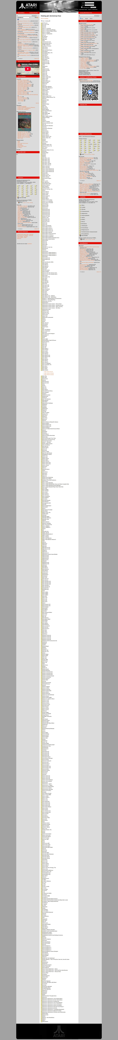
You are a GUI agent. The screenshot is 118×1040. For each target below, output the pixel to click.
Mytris (43, 1020)
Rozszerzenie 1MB (84, 258)
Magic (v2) (44, 73)
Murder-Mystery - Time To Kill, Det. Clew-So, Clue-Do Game (55, 959)
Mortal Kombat (45, 837)
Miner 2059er (45, 594)
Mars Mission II (45, 182)
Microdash (44, 498)
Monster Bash (45, 759)
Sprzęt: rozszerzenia (84, 188)
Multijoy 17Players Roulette (48, 929)
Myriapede (44, 991)
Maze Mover (45, 360)
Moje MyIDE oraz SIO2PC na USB (87, 260)
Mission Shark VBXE (47, 697)
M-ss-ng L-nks (45, 24)
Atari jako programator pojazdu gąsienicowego (89, 246)
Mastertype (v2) (45, 220)
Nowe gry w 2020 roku (22, 87)
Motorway (44, 850)
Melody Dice (45, 413)
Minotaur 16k (45, 650)
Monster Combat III (46, 760)
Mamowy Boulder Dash (47, 122)
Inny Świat (20, 224)
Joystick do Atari (83, 255)
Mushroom (44, 963)
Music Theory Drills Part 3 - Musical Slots (51, 971)
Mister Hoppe (45, 706)
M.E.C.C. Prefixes (46, 32)
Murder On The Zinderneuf (48, 958)
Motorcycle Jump (46, 844)
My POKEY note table (84, 47)
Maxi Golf (44, 332)
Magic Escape (45, 82)
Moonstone (45, 820)
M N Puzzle (44, 23)
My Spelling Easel (46, 987)
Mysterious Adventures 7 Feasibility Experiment (53, 1009)
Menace (44, 430)
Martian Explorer (46, 185)
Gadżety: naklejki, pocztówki (86, 189)
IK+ (80, 53)
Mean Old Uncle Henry (47, 390)
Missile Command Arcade (48, 675)
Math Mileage (45, 280)
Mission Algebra (46, 686)
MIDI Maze (44, 39)
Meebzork (44, 397)
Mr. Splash (44, 904)
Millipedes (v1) (45, 562)
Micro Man (44, 488)
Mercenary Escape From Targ (49, 438)
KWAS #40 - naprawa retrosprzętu (25, 48)
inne (28, 196)
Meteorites (44, 466)
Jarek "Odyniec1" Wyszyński (86, 176)
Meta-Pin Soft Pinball (47, 453)
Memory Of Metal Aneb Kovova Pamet (51, 428)
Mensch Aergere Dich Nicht (48, 435)
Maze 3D (44, 347)
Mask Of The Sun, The (47, 189)
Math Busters (45, 266)
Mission (44, 685)
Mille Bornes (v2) (46, 548)
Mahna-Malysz (45, 109)
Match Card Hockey (46, 225)
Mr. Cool (44, 882)
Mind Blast (44, 566)
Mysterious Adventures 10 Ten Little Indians (52, 999)
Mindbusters (45, 571)
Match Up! (44, 243)
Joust (19, 210)
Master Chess (45, 193)
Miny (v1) (44, 656)
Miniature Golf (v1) (46, 635)
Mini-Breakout (45, 624)
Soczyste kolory (83, 265)
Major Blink (45, 112)
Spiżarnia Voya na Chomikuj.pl (23, 137)
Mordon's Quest (46, 827)
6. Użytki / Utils (83, 63)
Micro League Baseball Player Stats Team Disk (52, 486)
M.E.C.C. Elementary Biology (48, 29)
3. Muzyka (83, 209)
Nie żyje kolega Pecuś (22, 34)
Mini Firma (44, 613)
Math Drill (44, 268)
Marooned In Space (46, 178)
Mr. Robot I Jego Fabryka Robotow (50, 901)
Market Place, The (46, 175)
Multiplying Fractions (47, 933)
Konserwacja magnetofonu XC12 (24, 86)
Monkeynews (45, 748)
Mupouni (44, 956)
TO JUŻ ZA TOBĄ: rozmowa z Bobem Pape (89, 170)
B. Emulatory (84, 223)
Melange (44, 411)
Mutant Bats (45, 976)
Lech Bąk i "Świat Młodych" (85, 160)
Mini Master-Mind (46, 619)
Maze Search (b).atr (48, 371)
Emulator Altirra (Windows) (23, 109)
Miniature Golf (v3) (46, 638)
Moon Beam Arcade (46, 793)
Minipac (44, 647)
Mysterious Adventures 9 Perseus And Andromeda (53, 1012)
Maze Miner (45, 357)
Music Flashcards (46, 966)
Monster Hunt (45, 762)
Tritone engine (20, 99)
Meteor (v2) (45, 457)
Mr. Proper (44, 894)
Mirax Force (45, 660)
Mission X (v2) (45, 701)
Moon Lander (45, 796)
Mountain (44, 851)
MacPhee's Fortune (46, 46)
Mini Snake (44, 621)
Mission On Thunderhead (48, 694)
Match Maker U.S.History (47, 235)
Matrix (43, 321)
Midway (44, 520)
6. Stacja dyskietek (85, 215)
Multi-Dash (44, 928)
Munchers (44, 940)
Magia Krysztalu (46, 70)
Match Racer (45, 240)
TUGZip (31, 202)
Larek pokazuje (21, 90)
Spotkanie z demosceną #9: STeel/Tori (26, 25)
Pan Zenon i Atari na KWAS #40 (24, 39)
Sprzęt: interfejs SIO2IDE (85, 193)
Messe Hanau (45, 447)
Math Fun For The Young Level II (49, 274)
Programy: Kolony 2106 (85, 187)
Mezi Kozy (44, 474)
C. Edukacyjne (84, 225)
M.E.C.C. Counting (46, 28)
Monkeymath (45, 747)
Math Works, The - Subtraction (49, 297)
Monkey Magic (45, 743)
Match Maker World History (48, 239)
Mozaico (44, 877)
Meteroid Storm (45, 469)
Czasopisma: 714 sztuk (22, 131)
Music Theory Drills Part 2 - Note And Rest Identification (55, 970)
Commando (20, 211)
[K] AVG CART (83, 30)
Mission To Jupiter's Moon (48, 698)
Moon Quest (45, 809)
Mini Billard (45, 609)
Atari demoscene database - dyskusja (25, 235)
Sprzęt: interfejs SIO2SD (85, 194)
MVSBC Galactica (46, 44)
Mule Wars (44, 920)
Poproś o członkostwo (92, 9)
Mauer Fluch (45, 326)
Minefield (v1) (45, 588)
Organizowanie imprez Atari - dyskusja (25, 234)
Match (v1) (44, 222)
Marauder (44, 151)
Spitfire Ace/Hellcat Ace (22, 217)
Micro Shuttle (45, 490)
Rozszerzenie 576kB (84, 264)
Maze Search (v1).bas (49, 373)
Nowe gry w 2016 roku (22, 92)
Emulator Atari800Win (21, 106)
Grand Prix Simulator (22, 226)
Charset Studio (83, 41)
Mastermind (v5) (46, 214)
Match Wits (44, 244)
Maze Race (44, 366)
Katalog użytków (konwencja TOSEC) (87, 237)
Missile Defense (45, 678)
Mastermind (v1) (46, 209)
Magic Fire (44, 83)
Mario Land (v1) (45, 166)
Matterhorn (44, 325)
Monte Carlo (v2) (46, 777)
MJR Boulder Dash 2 (47, 43)
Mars (43, 179)
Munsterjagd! (45, 955)
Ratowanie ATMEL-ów (84, 253)
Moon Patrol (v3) (46, 805)
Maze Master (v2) (46, 356)
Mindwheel (44, 575)
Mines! (43, 602)
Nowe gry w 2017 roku (22, 89)
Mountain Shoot (46, 856)
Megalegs (44, 407)
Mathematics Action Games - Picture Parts (52, 303)
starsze (37, 103)
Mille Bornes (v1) (46, 547)
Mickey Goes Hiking (46, 478)
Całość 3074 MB (22, 197)
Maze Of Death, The (46, 364)
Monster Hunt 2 (45, 763)
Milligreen (44, 550)
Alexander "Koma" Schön (85, 174)
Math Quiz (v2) (45, 286)
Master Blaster (45, 191)
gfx (99, 142)
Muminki (44, 937)
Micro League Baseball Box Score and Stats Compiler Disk (55, 484)
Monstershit (45, 771)
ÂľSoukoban (45, 1021)
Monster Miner (45, 769)
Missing (44, 681)
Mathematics (45, 302)
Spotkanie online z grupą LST (24, 53)
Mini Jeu (44, 616)
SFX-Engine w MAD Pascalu (23, 81)
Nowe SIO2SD (83, 250)
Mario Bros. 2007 (46, 162)
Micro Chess (45, 481)
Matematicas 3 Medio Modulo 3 (49, 255)
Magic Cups (45, 79)
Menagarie (44, 431)
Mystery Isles (45, 1014)
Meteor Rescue (45, 461)
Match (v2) (44, 224)
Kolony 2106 (20, 215)
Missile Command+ (46, 677)
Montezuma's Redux (47, 787)
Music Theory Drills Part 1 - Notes (50, 968)
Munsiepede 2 (45, 954)
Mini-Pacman (45, 627)
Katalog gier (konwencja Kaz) (23, 180)
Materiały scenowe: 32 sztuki (24, 132)
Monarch (44, 727)
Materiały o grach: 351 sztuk (23, 136)
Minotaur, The (45, 651)
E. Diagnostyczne (85, 229)
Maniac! (44, 139)
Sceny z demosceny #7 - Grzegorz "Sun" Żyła (27, 35)
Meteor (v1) (45, 455)
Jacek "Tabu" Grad (84, 173)
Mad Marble (45, 51)
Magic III (44, 85)
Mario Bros (20, 212)
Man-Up (44, 124)
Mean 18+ (44, 388)
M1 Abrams (45, 36)
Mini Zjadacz (45, 623)
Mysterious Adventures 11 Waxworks (50, 1001)
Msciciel (44, 913)
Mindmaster (45, 573)
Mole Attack (45, 719)
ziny (91, 152)
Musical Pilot (45, 972)
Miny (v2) (44, 658)
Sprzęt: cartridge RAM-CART (86, 190)
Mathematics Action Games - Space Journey (52, 306)
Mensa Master (45, 434)
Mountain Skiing (46, 858)
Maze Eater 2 (45, 348)
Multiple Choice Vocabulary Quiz (49, 931)
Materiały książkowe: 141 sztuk (24, 133)
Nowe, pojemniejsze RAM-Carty (86, 184)
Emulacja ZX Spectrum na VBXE (24, 91)
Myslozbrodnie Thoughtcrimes (49, 995)
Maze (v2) (44, 344)
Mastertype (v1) (45, 218)
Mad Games (45, 47)
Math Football (45, 271)
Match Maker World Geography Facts (50, 237)
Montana (44, 774)
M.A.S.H (44, 25)
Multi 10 (44, 921)
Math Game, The (46, 276)
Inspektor (20, 225)
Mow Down (45, 875)
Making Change (45, 117)
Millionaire (44, 551)
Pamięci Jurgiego (21, 29)
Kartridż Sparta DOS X (22, 83)
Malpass (44, 120)
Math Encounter (46, 270)
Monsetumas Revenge (47, 758)
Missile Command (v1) (47, 671)
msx (95, 146)
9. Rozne (83, 221)
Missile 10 (44, 667)
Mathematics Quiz (46, 309)
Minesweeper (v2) (46, 605)
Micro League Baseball (47, 482)
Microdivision (45, 501)
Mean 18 (44, 386)
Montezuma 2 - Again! (47, 785)
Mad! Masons (45, 56)
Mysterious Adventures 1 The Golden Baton (52, 998)
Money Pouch (45, 735)
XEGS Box (82, 266)
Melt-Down (44, 415)
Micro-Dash (45, 492)
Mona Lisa (44, 725)
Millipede (44, 561)
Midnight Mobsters (46, 517)
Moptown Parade (46, 824)
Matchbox (44, 245)
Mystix (43, 1016)
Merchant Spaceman (47, 440)
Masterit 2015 (45, 205)
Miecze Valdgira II (46, 527)
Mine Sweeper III (46, 586)
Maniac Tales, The (46, 137)
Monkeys (44, 750)
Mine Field (44, 577)
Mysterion (44, 997)
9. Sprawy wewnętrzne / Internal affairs (88, 66)
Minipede (44, 648)
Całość (21, 202)
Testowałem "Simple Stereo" (85, 257)
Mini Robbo (45, 620)
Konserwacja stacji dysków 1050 (24, 85)
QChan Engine (21, 100)
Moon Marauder (45, 801)
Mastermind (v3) (46, 212)
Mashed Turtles (45, 187)
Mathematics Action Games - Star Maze (51, 307)
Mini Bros (44, 611)
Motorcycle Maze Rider (47, 847)
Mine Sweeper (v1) (46, 581)
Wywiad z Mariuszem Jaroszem (86, 157)
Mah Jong (44, 106)
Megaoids (44, 409)
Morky (43, 832)
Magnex (44, 105)
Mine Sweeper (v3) (46, 584)
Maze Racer (45, 367)
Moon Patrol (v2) (46, 804)
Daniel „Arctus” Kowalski (85, 163)
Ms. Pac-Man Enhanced (47, 912)
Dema (91, 18)
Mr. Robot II (45, 902)
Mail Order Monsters (47, 110)
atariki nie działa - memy (85, 39)
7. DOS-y (83, 217)
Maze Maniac (45, 353)
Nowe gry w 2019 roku (22, 88)
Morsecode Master (46, 836)
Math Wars (44, 293)
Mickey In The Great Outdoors (49, 480)
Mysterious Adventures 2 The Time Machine (52, 1002)
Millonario (44, 565)
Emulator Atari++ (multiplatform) (23, 108)
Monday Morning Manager (48, 728)
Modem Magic (45, 712)
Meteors (44, 467)
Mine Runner (45, 580)
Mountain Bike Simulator (48, 854)
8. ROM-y (83, 219)
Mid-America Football (47, 509)
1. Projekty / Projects (84, 57)
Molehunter (45, 724)
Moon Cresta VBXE (46, 794)
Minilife (44, 644)
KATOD (81, 164)
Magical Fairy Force (46, 95)
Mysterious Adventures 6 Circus (49, 1008)
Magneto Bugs (45, 104)
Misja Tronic (45, 665)
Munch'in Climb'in (46, 939)
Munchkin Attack (46, 943)
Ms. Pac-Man (45, 910)
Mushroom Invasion (46, 964)
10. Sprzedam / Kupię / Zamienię (86, 67)
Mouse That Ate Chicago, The (49, 867)
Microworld (45, 507)
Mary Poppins (45, 186)
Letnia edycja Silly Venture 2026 (24, 27)
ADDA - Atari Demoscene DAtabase (87, 136)
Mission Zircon (45, 702)
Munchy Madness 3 (46, 948)
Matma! (44, 320)
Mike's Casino (45, 535)
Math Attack (45, 263)
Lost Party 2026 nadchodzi (23, 37)
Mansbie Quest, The (46, 144)
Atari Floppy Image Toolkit (23, 52)
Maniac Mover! (45, 135)
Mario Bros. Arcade (46, 163)
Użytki (86, 18)
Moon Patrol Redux (46, 806)
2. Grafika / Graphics (84, 58)
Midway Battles (45, 521)
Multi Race (44, 925)
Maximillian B (45, 334)
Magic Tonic (45, 93)
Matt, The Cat (45, 322)
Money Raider (45, 736)
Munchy (44, 944)
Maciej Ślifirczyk (83, 175)
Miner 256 (44, 596)
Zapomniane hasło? (83, 9)
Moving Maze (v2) (46, 874)
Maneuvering (45, 131)
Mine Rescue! (45, 578)
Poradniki (19, 79)
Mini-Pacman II (45, 628)
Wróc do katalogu (44, 18)
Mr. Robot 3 (45, 897)
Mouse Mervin (45, 864)
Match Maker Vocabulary (47, 236)
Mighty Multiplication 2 (47, 534)
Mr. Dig (44, 883)
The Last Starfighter (22, 220)
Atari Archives (20, 145)
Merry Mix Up (45, 446)
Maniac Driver (45, 132)
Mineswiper (45, 608)
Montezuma (45, 782)
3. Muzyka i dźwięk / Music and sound (88, 60)
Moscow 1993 (45, 839)
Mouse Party (45, 866)
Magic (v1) (44, 71)
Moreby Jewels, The (46, 829)
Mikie (43, 540)
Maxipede (44, 336)
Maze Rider (44, 368)
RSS (36, 17)
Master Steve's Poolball (47, 202)
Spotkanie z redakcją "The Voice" (24, 41)
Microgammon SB (46, 503)
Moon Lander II (45, 797)
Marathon (44, 148)
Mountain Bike (45, 852)
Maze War (44, 377)
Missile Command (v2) (47, 673)
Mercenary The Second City (48, 439)
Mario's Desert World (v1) (48, 168)
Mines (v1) (44, 598)
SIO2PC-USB (82, 249)
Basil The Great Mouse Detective (24, 222)
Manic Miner (45, 141)
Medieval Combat (46, 394)
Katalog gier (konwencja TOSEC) (24, 200)
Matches (44, 249)
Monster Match (45, 764)
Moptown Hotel (45, 823)
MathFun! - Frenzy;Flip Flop (48, 299)
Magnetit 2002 (45, 100)
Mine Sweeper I (45, 585)
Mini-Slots (44, 631)
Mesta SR (44, 450)
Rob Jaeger (82, 172)
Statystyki (19, 238)
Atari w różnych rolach (84, 267)
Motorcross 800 (45, 843)
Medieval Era (45, 396)
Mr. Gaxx (44, 887)
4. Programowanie (85, 211)
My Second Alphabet (47, 986)
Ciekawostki (82, 26)
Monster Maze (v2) (46, 767)
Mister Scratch (45, 708)
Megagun (44, 405)
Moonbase (44, 814)
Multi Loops (45, 922)
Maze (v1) (44, 343)
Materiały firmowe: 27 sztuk (23, 135)
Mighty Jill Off (45, 532)
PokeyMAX (82, 28)
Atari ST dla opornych (22, 97)
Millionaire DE (45, 555)
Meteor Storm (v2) (46, 463)
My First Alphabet (46, 981)
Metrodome (45, 471)
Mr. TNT (44, 905)
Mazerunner (45, 378)
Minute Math (45, 655)
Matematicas (45, 251)
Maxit (43, 337)
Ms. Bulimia (45, 909)
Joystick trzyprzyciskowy (85, 259)
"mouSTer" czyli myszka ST (85, 185)
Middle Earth (45, 513)
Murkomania (45, 962)
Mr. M (43, 891)
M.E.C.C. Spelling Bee (47, 33)
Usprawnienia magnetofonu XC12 (25, 84)
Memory (44, 420)
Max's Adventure (46, 330)
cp (99, 140)
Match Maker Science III (47, 230)
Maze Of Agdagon (46, 363)
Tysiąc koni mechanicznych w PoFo (25, 23)
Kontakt (18, 149)
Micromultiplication (46, 505)
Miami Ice (44, 476)
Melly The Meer (45, 412)
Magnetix (44, 101)
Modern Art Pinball (46, 713)
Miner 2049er (45, 593)
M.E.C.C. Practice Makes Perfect (49, 31)
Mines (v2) (44, 600)
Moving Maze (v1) (46, 872)
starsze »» (36, 58)
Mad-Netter (44, 59)
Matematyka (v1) (46, 257)
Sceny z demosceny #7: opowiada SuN (26, 30)
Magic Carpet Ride (46, 77)
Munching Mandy (46, 941)
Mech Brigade (45, 392)
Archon (19, 219)
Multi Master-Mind (46, 924)
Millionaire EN (45, 556)
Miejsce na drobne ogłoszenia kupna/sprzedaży (90, 191)
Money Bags (45, 732)
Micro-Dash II (45, 493)
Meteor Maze (45, 459)
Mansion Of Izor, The (47, 145)
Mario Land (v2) (45, 167)
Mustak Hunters (46, 975)
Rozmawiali (81, 156)
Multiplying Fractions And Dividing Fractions (52, 935)
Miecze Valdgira (45, 525)
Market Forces (45, 174)
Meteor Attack (45, 458)
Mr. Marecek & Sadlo (46, 893)
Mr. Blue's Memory (46, 881)
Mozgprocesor (45, 878)
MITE (43, 40)
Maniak (44, 140)
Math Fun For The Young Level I (49, 272)
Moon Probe (45, 808)
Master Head (45, 194)
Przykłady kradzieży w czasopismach (88, 35)
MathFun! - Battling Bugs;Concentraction (51, 298)
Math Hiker (44, 278)
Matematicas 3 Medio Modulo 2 (49, 253)
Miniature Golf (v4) (46, 639)
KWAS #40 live (21, 43)
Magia (43, 67)
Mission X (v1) (45, 700)
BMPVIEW (20, 96)
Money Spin (45, 737)
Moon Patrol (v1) (46, 802)
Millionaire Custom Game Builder (49, 554)
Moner (43, 729)
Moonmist (44, 819)
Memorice (44, 419)
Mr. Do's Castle (45, 886)
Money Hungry (45, 733)
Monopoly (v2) (45, 752)
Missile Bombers (46, 670)
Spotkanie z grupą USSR (23, 44)
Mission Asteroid (46, 689)
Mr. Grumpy (45, 889)
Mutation (44, 978)
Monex (43, 731)
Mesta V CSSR (45, 451)
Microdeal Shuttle (46, 500)
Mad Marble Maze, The (47, 52)
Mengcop (44, 432)
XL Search (19, 147)
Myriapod (44, 993)
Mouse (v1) (44, 860)
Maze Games (45, 352)
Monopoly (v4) (45, 755)
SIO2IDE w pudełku (84, 268)
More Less (44, 828)
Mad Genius (45, 48)
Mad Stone (44, 55)
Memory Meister (46, 427)
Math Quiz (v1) (45, 285)
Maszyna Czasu (45, 221)
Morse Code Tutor (46, 835)
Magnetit (44, 98)
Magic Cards (45, 75)
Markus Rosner (45, 176)
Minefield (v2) (45, 589)
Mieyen (44, 528)
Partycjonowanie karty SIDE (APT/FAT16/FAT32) (28, 94)
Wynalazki (81, 245)
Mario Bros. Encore (46, 164)
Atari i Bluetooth (83, 248)
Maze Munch (45, 361)
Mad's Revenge (45, 58)
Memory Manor (45, 423)
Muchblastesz (45, 916)
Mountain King (45, 855)
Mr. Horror (44, 890)
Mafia (43, 64)
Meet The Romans (46, 399)
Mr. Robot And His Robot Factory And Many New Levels (55, 899)
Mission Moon (45, 692)
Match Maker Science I (47, 228)
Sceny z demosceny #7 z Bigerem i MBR (26, 50)
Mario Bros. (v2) (46, 159)
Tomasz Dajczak (83, 159)
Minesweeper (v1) (46, 604)
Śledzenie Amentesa (84, 168)
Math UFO (44, 291)
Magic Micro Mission (47, 86)
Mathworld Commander (47, 317)
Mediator (44, 393)
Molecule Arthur (46, 720)
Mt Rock (44, 914)
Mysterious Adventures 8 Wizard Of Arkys (51, 1010)
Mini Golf (44, 615)
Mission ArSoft (45, 688)
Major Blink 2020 (46, 113)
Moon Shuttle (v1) (46, 810)
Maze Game (45, 351)
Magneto (44, 102)
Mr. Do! (44, 885)
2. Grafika (83, 207)
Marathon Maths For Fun (48, 150)
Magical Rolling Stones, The (48, 97)
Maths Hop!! (45, 314)
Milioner (44, 542)
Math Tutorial (45, 290)
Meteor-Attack (45, 465)
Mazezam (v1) (45, 381)
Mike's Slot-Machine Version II (49, 539)
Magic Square (45, 91)
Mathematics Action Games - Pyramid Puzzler (52, 305)
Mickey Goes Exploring (47, 477)
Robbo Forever (21, 214)
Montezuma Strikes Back (48, 786)
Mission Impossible (46, 690)
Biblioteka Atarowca (21, 111)
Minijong (44, 643)
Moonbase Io (45, 816)
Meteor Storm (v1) (46, 462)
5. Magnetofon (84, 213)
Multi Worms (45, 927)
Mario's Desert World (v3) (48, 171)
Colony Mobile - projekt (22, 237)
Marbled (44, 153)
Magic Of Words (46, 89)
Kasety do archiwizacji (84, 51)
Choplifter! (20, 209)
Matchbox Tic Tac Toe (47, 247)
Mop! (43, 821)
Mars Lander (45, 181)
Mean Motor (45, 389)
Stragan (80, 182)
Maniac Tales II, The (46, 136)
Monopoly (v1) (45, 751)
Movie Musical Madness (47, 870)
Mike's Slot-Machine (46, 538)
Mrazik (43, 908)
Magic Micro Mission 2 (47, 87)
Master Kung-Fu (46, 195)
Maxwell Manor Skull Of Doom (49, 340)
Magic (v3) (44, 74)
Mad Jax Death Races (47, 50)
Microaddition (45, 497)
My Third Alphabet (46, 989)
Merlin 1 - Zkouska (46, 442)
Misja (43, 663)
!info (91, 144)
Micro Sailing (45, 489)
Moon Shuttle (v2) (46, 812)
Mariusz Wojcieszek (84, 166)
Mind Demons (45, 569)
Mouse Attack (45, 863)
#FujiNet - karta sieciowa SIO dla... (87, 45)
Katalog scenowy (83, 138)
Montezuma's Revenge (47, 789)
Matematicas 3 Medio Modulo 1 (49, 252)
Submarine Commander (22, 206)
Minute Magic (45, 654)
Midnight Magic (45, 516)
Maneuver (44, 129)
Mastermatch (45, 206)
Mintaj (43, 652)
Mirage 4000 (45, 659)
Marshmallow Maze (46, 183)
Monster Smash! (46, 770)
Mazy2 (43, 385)
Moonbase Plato (46, 817)
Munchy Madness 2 (46, 947)
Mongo (44, 739)
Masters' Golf (45, 217)
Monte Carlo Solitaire (47, 781)
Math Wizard (45, 294)
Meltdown (44, 416)
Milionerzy (44, 543)
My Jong (44, 985)
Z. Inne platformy (85, 233)
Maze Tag (44, 376)
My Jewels (44, 983)
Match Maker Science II (47, 229)
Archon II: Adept (21, 216)
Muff (43, 917)
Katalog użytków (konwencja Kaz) (86, 199)
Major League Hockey (47, 116)
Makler (43, 118)
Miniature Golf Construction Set (49, 640)
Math (43, 260)
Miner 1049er (45, 592)
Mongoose (44, 740)
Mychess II (44, 990)
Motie (43, 841)
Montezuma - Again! (47, 783)
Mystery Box (45, 1013)
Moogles (44, 792)
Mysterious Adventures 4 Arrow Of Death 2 (52, 1005)
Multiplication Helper (47, 932)
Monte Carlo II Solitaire (47, 779)
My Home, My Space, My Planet (49, 982)
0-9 (19, 185)
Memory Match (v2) (46, 426)
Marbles (44, 155)
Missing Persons (46, 683)
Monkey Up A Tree (46, 746)
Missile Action (45, 669)
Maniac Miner (45, 133)
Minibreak (44, 642)
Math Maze (44, 279)
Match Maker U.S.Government (49, 233)
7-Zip (28, 202)
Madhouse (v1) (45, 60)
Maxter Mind (45, 339)
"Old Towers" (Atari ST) (22, 205)
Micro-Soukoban (46, 496)
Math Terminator (46, 289)
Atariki (18, 141)
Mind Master (45, 570)
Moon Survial (45, 813)
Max (43, 328)
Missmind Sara (45, 705)
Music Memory (45, 967)
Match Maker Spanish (47, 232)
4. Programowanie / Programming (87, 61)
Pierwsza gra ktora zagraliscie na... (87, 37)
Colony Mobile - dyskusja (22, 236)
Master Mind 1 (45, 198)
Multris (44, 936)
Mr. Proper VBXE (46, 895)
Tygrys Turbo (82, 256)
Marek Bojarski (83, 177)
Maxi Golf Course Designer (48, 333)
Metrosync (44, 473)
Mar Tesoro (44, 147)
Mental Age (45, 436)
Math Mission (45, 282)
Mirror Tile (44, 662)
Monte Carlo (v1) (46, 775)
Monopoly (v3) (45, 754)
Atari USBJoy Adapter (84, 186)
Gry (82, 18)
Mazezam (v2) (45, 382)
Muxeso (44, 979)
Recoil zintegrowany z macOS (24, 55)
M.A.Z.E (44, 27)
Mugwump (44, 918)
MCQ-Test (44, 37)
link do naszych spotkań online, (86, 80)
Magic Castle (45, 78)
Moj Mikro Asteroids (46, 716)
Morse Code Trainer (46, 833)
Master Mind (45, 197)
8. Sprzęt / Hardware (84, 65)
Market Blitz (45, 172)
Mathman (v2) (45, 312)
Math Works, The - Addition (48, 295)
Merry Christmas (46, 444)
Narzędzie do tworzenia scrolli (24, 82)
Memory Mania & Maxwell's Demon (50, 421)
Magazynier (45, 66)
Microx (43, 508)
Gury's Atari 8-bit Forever (22, 143)
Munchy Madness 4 (46, 949)
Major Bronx (45, 114)
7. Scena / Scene (83, 64)
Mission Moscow (46, 693)
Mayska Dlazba (45, 341)
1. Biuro (82, 205)
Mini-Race (44, 629)
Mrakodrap (44, 906)
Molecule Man (45, 721)
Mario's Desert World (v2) (48, 170)
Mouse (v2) (44, 862)
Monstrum (44, 773)
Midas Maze (45, 511)
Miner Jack (44, 597)
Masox (43, 190)
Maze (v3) (44, 345)
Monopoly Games (46, 756)
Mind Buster (45, 567)
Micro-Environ (45, 494)
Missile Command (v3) (47, 674)
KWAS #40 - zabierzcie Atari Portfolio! (25, 46)
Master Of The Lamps (47, 199)
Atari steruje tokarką (84, 269)
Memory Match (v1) (46, 424)
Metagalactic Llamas (47, 454)
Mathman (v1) (45, 310)
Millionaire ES (45, 558)
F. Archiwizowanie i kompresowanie (89, 231)
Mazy (43, 384)
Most (43, 840)
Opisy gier (19, 204)
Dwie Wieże (20, 221)
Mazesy (44, 380)
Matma (43, 318)
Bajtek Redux (20, 138)
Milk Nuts (44, 544)
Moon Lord (44, 798)
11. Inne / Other (83, 68)
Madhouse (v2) (45, 62)
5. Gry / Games (83, 62)
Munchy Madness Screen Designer (50, 951)
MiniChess (44, 633)
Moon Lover (45, 800)
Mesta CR (44, 449)
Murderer (44, 960)
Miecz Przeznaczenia (47, 524)
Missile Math (45, 679)
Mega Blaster (45, 400)
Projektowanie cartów (84, 254)
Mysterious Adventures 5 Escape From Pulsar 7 (53, 1006)
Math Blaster (45, 264)
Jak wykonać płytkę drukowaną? (87, 262)
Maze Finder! (45, 349)
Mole (43, 717)
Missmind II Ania (46, 704)
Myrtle (43, 994)
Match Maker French (47, 226)
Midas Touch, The (46, 512)
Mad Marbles (45, 54)
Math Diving (45, 267)
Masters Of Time (46, 216)
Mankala (44, 143)
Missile (44, 666)
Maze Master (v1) (46, 355)
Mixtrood (44, 710)
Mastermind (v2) (46, 210)
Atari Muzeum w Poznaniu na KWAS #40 (26, 32)
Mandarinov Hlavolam (47, 128)
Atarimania (19, 144)
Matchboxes (45, 248)
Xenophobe (20, 213)
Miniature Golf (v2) (46, 636)
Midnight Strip (45, 519)
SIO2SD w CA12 (83, 252)
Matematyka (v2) (46, 259)
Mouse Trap (45, 868)
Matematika (45, 256)
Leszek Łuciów (83, 169)
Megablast (44, 404)
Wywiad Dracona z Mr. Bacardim (86, 158)
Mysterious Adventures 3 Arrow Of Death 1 (52, 1003)
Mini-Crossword (46, 625)
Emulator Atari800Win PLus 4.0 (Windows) (26, 107)
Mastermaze (45, 208)
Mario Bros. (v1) (46, 158)
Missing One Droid (46, 682)
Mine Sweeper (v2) (46, 582)
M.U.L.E (44, 35)
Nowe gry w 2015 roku (22, 93)
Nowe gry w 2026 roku (22, 80)
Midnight (44, 515)
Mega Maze (44, 401)
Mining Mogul (45, 646)
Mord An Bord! (45, 825)
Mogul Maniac (45, 715)
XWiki (18, 142)
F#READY (82, 162)
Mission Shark (45, 696)
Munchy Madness (46, 945)
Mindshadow (45, 574)
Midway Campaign (46, 523)
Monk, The (44, 742)
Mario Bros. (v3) (46, 160)
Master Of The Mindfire (47, 201)
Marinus (44, 156)
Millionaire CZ (45, 553)
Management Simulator (47, 125)
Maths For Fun (45, 313)
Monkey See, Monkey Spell (48, 744)
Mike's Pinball (45, 536)
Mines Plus (44, 601)
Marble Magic (45, 152)
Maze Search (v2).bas (49, 374)
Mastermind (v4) (46, 213)
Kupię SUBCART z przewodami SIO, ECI (88, 43)
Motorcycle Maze (46, 846)
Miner (43, 590)
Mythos (44, 1018)
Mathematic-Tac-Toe (47, 301)
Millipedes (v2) (45, 563)
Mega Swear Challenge (47, 403)
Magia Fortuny (45, 68)
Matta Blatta (45, 324)
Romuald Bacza (83, 167)
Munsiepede (45, 952)
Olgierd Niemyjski (83, 178)
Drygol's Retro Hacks (22, 146)
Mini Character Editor (47, 612)
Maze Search (45, 370)
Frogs (19, 208)
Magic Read (45, 90)
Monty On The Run (46, 790)
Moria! (43, 831)
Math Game (45, 275)
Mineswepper (45, 606)
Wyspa (19, 218)
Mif (43, 530)
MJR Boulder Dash (46, 41)
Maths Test (44, 316)
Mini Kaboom (45, 617)
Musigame (44, 974)
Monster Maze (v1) (46, 766)
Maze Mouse (45, 359)
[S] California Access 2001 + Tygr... (87, 33)
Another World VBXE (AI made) (86, 24)
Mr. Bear (44, 879)
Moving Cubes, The (46, 871)
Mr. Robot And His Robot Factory (50, 898)
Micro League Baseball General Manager (51, 485)
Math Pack (44, 283)
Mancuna (44, 126)
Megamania (45, 408)
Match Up (44, 241)
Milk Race (44, 546)
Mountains (44, 859)
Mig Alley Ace (45, 531)
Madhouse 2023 (45, 63)
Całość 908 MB (84, 235)
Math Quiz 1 (45, 287)
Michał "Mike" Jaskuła (84, 161)
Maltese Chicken (46, 121)
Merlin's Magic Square (47, 443)
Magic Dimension (46, 81)
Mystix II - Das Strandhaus (48, 1017)
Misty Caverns (45, 709)
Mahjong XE (45, 108)
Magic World (45, 94)
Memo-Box (44, 417)
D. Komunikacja (84, 227)
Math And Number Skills (47, 262)
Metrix (43, 470)
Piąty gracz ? (82, 49)
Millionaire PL (45, 559)
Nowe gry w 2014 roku (22, 98)
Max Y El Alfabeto (46, 329)
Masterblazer (45, 203)
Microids (44, 504)
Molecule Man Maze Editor (48, 723)
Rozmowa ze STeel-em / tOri (24, 21)
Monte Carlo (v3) (46, 778)
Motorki (44, 848)
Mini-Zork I (44, 632)
